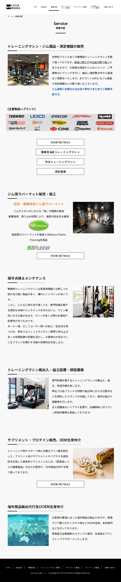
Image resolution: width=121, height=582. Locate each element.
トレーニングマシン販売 (65, 7)
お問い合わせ (108, 7)
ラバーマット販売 (92, 567)
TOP (35, 7)
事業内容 (54, 7)
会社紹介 (44, 7)
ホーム (10, 16)
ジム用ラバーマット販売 (95, 7)
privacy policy (37, 573)
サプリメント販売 (80, 7)
